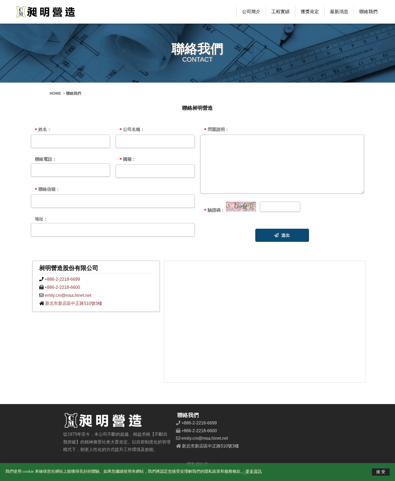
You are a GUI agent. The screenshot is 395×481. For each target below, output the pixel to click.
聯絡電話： (45, 159)
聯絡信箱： (47, 190)
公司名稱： (132, 130)
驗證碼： (214, 210)
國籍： (128, 159)
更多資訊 (254, 471)
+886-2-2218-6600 (62, 287)
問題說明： (216, 130)
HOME (55, 93)
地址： (41, 219)
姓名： (43, 130)
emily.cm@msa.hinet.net (67, 295)
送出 (285, 235)
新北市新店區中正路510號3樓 (73, 303)
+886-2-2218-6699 (62, 279)
